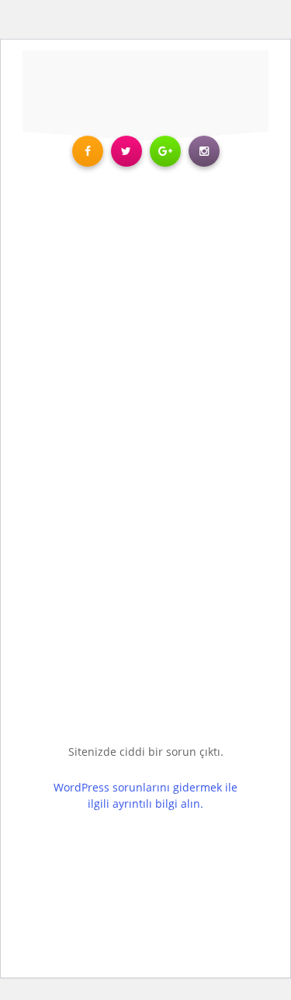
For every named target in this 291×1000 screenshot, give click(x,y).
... (161, 760)
